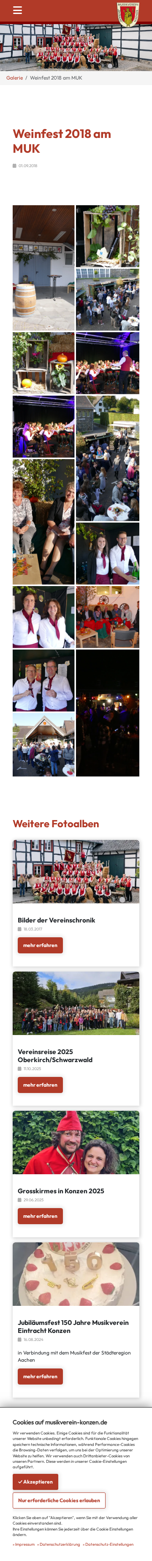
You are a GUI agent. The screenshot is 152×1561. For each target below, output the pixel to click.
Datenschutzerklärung (60, 1544)
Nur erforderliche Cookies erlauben (59, 1500)
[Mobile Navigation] (20, 10)
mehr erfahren (40, 945)
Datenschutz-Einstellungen (109, 1544)
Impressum (25, 1544)
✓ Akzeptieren (35, 1481)
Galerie (14, 77)
